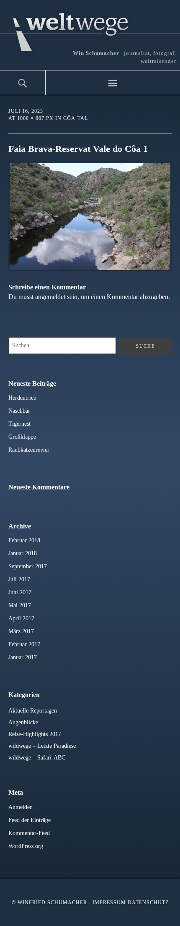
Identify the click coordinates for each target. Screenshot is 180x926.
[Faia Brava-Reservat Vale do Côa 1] (90, 269)
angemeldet (50, 296)
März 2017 (21, 631)
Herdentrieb (22, 398)
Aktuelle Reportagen (32, 711)
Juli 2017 (19, 579)
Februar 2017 (24, 644)
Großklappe (22, 437)
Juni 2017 (19, 592)
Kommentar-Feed (29, 833)
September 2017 (27, 566)
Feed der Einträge (29, 820)
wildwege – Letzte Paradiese (42, 746)
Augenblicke (23, 722)
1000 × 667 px (35, 118)
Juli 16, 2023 (25, 111)
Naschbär (19, 411)
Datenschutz (148, 902)
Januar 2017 (22, 657)
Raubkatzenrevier (28, 450)
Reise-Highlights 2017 (34, 734)
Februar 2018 (24, 540)
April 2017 (21, 618)
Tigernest (19, 424)
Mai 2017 (19, 605)
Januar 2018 (22, 553)
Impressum (109, 902)
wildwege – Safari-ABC (36, 757)
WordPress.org (25, 846)
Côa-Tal (75, 118)
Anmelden (20, 807)
